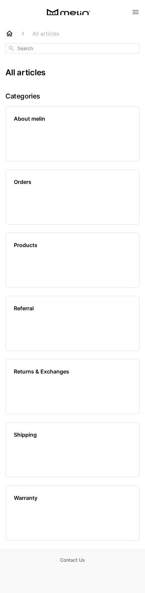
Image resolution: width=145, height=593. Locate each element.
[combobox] (72, 48)
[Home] (9, 34)
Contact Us (72, 560)
